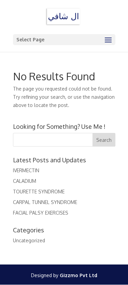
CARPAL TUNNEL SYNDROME (45, 202)
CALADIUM (24, 181)
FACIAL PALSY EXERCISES (40, 213)
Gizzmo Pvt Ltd (78, 275)
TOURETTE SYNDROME (39, 191)
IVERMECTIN (26, 170)
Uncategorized (29, 240)
